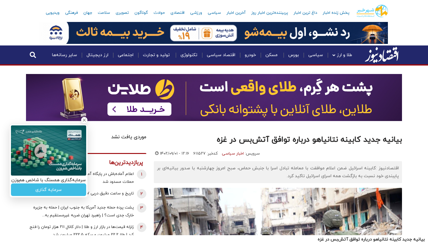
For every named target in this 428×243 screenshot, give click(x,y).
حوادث (159, 13)
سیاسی (214, 13)
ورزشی (196, 13)
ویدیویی (53, 13)
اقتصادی (177, 13)
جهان (87, 13)
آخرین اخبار (236, 13)
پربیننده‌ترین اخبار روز (269, 13)
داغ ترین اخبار (305, 13)
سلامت (104, 13)
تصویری (122, 13)
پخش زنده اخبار (336, 13)
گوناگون (141, 13)
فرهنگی (71, 13)
